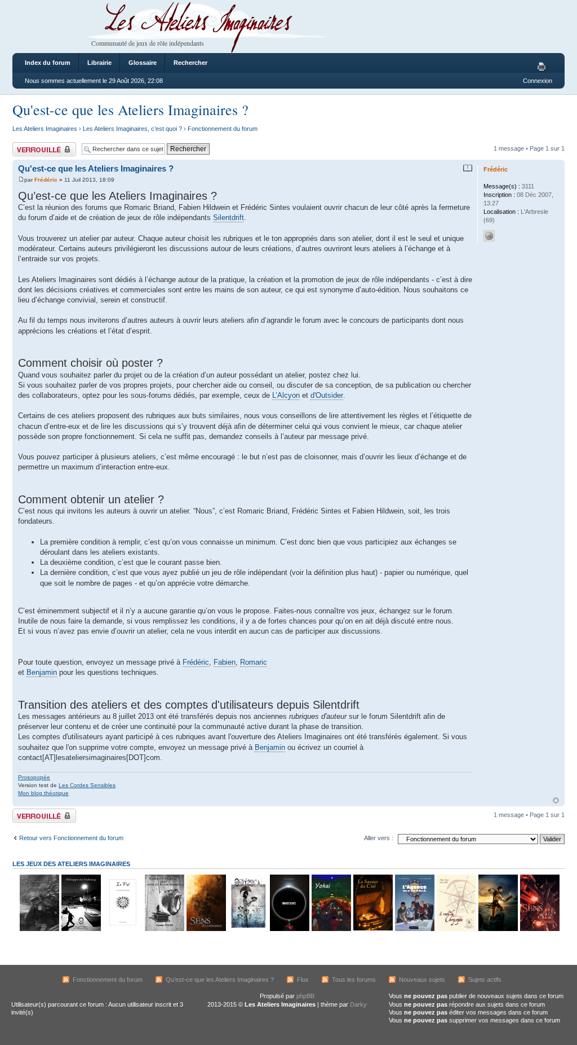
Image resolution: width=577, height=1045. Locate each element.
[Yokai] (330, 929)
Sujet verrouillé (32, 145)
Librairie (99, 62)
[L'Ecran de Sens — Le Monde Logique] (39, 929)
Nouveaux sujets (422, 979)
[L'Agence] (414, 929)
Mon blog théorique (43, 793)
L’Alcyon (286, 395)
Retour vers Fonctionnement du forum (71, 838)
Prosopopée (34, 777)
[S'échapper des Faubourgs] (80, 929)
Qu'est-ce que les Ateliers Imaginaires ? (130, 109)
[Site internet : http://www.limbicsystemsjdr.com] (489, 236)
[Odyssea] (247, 929)
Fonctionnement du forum (223, 128)
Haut (556, 800)
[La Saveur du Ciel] (372, 929)
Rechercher (190, 62)
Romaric (253, 662)
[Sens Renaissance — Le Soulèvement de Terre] (205, 929)
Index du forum (47, 62)
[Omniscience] (289, 929)
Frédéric (45, 180)
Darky (358, 1004)
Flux (303, 979)
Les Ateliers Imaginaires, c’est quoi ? (132, 128)
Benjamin (41, 672)
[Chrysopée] (456, 929)
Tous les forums (354, 979)
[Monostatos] (497, 929)
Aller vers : (378, 838)
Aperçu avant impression (543, 67)
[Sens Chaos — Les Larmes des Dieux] (539, 929)
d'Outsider (326, 395)
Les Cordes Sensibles (87, 785)
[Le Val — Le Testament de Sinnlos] (122, 929)
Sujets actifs (484, 979)
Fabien (225, 662)
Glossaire (142, 62)
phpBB (305, 996)
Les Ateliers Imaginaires (44, 128)
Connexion (537, 80)
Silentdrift (228, 217)
